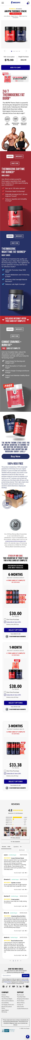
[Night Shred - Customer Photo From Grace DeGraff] (18, 834)
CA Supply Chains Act (8, 1005)
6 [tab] (19, 51)
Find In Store (20, 1001)
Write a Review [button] (16, 838)
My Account (20, 995)
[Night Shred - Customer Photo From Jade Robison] (12, 834)
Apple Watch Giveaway (5, 1011)
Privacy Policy (25, 980)
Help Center (20, 1007)
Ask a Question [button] (16, 841)
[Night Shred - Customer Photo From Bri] (24, 834)
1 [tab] (11, 51)
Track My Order (21, 997)
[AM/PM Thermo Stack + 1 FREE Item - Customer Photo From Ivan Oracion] (6, 829)
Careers (4, 995)
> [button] (20, 961)
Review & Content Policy (7, 1007)
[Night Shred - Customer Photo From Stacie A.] (24, 829)
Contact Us (20, 1005)
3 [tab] (14, 51)
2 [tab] (13, 51)
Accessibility (5, 1003)
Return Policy (20, 1003)
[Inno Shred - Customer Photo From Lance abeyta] (18, 829)
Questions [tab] (16, 846)
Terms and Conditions (8, 1001)
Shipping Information (23, 999)
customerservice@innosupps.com (15, 541)
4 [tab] (16, 51)
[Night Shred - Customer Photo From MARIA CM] (6, 834)
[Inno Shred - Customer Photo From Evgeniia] (12, 829)
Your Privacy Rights (7, 999)
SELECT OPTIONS (16, 703)
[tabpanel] (15, 34)
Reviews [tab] (4, 846)
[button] (23, 872)
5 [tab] (17, 51)
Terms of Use (7, 982)
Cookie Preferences (22, 1008)
